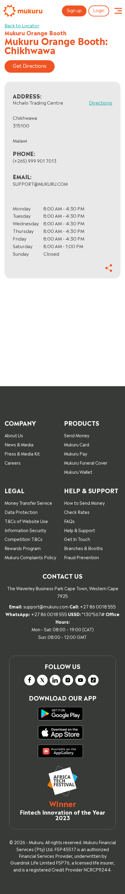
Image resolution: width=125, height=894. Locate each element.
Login (98, 10)
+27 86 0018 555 (98, 606)
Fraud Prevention (81, 557)
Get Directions (29, 65)
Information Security (25, 530)
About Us (14, 435)
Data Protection (21, 511)
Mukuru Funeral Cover (85, 462)
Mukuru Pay (75, 453)
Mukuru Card (76, 444)
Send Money (76, 435)
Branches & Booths (83, 548)
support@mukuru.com (46, 606)
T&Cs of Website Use (26, 521)
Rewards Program (23, 548)
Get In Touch (77, 538)
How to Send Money (84, 502)
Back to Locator (22, 25)
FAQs (69, 521)
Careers (13, 462)
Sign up (74, 10)
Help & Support (79, 530)
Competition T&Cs (23, 538)
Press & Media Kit (22, 453)
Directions (100, 102)
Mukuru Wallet (78, 471)
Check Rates (77, 511)
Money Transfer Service (28, 502)
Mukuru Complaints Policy (30, 557)
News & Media (19, 444)
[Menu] (118, 11)
